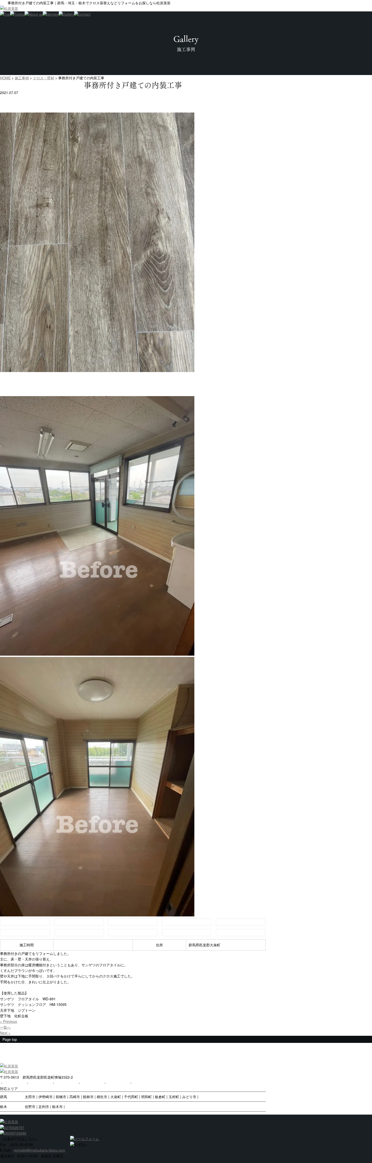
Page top (10, 1039)
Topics (138, 1082)
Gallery (61, 1082)
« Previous (8, 1021)
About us (88, 1082)
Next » (5, 1032)
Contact (113, 1082)
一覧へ (5, 1027)
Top (7, 1082)
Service (35, 1082)
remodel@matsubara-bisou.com (39, 1150)
